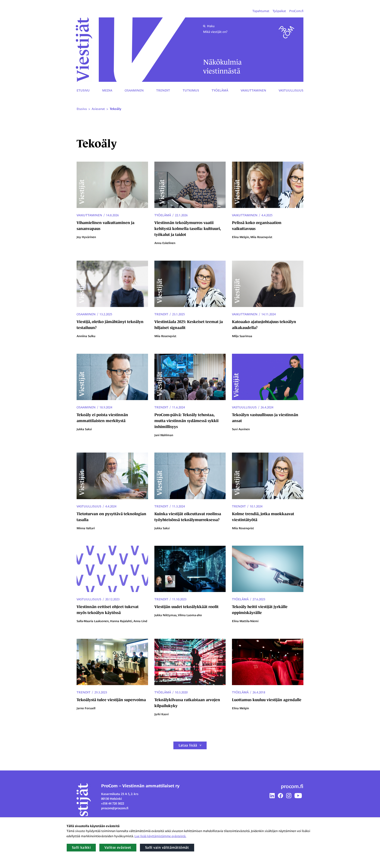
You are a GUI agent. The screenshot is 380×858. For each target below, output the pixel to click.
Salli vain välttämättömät (167, 847)
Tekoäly (115, 109)
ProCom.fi (296, 11)
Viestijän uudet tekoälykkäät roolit (186, 606)
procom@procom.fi (114, 808)
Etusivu (83, 90)
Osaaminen (134, 90)
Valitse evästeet (117, 847)
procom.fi (292, 786)
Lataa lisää (188, 745)
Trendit (163, 90)
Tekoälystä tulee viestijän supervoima (111, 700)
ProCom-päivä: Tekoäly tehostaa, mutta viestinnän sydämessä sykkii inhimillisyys (186, 421)
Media (107, 90)
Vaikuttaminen (253, 90)
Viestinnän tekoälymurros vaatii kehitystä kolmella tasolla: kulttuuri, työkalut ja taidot (187, 228)
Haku (211, 26)
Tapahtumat (260, 11)
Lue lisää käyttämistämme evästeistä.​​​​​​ (160, 836)
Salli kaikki (81, 847)
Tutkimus (191, 90)
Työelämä (220, 90)
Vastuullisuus (291, 90)
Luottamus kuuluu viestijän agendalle (266, 700)
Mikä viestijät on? (215, 32)
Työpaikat (279, 11)
